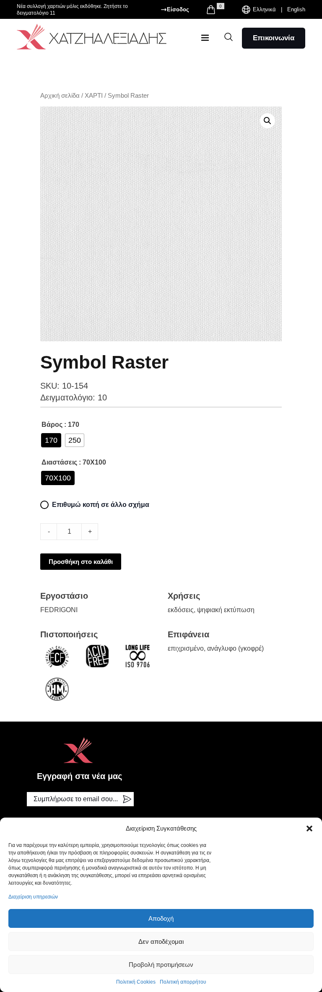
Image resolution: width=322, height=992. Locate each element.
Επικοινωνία (273, 38)
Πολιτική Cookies (136, 982)
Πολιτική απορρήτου (183, 982)
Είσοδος (178, 9)
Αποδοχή (161, 918)
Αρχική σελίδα (60, 95)
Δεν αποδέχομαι (161, 941)
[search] (228, 37)
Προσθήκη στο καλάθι (81, 561)
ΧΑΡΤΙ (94, 95)
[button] (309, 828)
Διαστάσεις (59, 462)
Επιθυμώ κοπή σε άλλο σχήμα (100, 504)
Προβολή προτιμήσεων (161, 964)
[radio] (51, 440)
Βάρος (52, 424)
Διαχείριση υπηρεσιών (33, 897)
